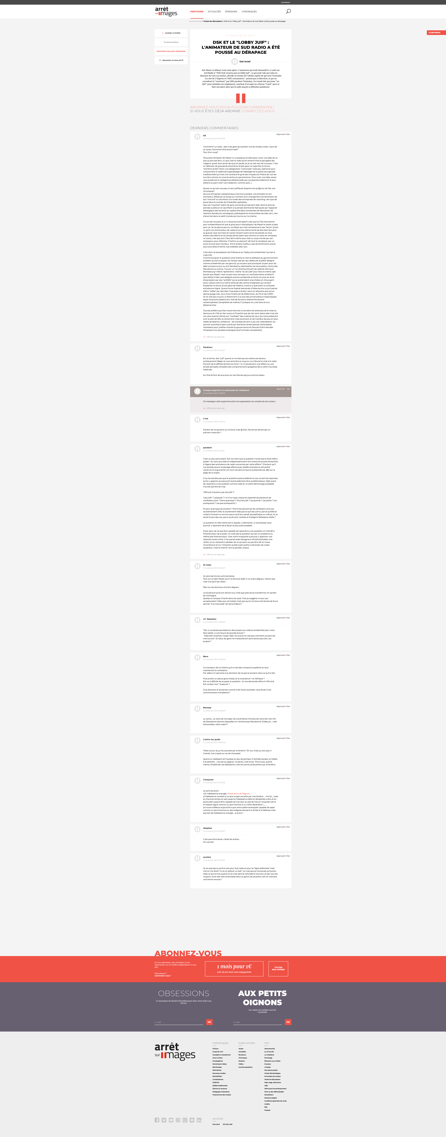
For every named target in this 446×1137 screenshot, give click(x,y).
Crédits (267, 1104)
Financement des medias (222, 1095)
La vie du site (269, 1052)
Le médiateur (269, 1055)
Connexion (285, 2)
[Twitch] (185, 1122)
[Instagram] (178, 1122)
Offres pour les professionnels (275, 1088)
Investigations (218, 1061)
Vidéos (241, 1064)
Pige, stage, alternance (272, 1082)
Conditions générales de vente (275, 1101)
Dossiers (242, 1061)
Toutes (241, 1049)
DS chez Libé (227, 1124)
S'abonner (434, 32)
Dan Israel (244, 61)
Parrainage (268, 1058)
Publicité (216, 1082)
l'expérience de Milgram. (239, 794)
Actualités (214, 11)
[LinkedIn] (199, 1122)
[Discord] (192, 1122)
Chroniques (249, 11)
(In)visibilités (217, 1076)
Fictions (215, 1049)
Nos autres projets (271, 1070)
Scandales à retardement (222, 1055)
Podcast (267, 1110)
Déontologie (217, 1067)
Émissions (231, 11)
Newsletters (268, 1095)
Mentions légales (270, 1098)
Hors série (216, 1124)
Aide (266, 1085)
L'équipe (267, 1067)
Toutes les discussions (272, 1079)
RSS (265, 1107)
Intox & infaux (218, 1058)
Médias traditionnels (220, 1085)
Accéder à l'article (172, 33)
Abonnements (269, 1049)
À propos (267, 1064)
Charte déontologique (272, 1073)
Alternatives (217, 1070)
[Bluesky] (164, 1122)
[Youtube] (171, 1122)
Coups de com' (218, 1052)
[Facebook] (157, 1122)
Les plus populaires (245, 1067)
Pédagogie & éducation (221, 1092)
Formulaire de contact (272, 1076)
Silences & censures (220, 1088)
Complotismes (218, 1079)
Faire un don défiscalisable (274, 1092)
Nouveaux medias (219, 1073)
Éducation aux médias (272, 1061)
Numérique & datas (219, 1064)
